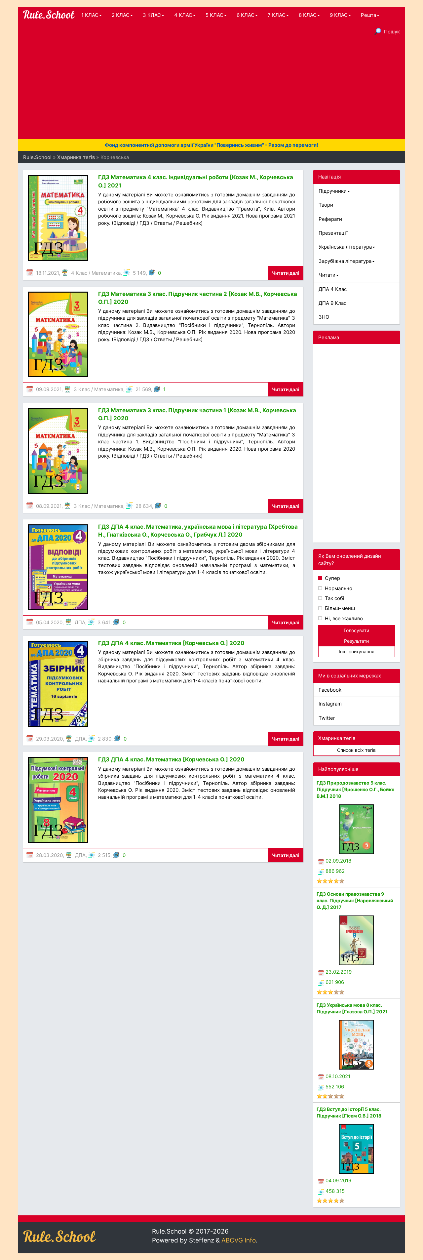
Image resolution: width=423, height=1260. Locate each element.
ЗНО (324, 317)
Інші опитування (356, 651)
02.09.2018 (338, 861)
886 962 (335, 871)
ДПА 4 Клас (333, 289)
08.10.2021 (338, 1076)
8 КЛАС (308, 15)
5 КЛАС (214, 15)
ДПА (80, 622)
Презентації (333, 233)
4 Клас (79, 273)
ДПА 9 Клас (332, 303)
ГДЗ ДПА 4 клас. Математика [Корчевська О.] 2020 (171, 643)
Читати (327, 275)
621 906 (335, 982)
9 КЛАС (339, 15)
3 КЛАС (152, 15)
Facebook (330, 690)
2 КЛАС (121, 15)
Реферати (330, 219)
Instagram (330, 704)
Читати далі (285, 273)
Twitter (327, 718)
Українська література (345, 247)
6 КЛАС (245, 15)
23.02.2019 (339, 972)
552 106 (335, 1086)
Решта (368, 15)
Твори (326, 205)
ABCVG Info (238, 1240)
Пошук (392, 31)
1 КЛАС (89, 15)
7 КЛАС (277, 15)
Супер (332, 578)
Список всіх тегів (356, 750)
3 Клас (82, 389)
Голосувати (356, 630)
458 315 (335, 1191)
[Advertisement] (211, 89)
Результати (356, 641)
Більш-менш (339, 608)
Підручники (333, 191)
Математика (106, 273)
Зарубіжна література (345, 261)
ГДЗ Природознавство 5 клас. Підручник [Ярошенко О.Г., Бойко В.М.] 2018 (356, 789)
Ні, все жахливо (343, 618)
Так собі (334, 598)
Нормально (338, 588)
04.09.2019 (338, 1180)
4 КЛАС (183, 15)
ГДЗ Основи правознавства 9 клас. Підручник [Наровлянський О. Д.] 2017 (355, 900)
